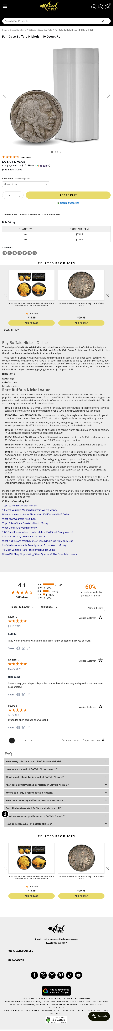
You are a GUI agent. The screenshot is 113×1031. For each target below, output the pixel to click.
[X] (9, 253)
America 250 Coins (85, 1001)
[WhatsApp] (19, 253)
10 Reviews (26, 157)
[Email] (14, 253)
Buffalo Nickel (30, 347)
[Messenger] (24, 253)
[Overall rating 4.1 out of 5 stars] (10, 157)
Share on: (7, 247)
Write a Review (95, 607)
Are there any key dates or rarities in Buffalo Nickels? (37, 784)
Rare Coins (67, 1001)
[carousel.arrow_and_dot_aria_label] (56, 152)
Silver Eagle (95, 1010)
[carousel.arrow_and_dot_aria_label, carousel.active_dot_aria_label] (52, 152)
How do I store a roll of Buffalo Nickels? (29, 824)
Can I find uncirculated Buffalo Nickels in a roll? (33, 808)
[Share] (34, 253)
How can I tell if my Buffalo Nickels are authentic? (35, 800)
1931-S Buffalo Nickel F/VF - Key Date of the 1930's (81, 304)
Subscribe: (16, 178)
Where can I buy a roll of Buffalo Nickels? (29, 792)
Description (12, 329)
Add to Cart (31, 323)
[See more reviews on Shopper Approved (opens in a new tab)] (28, 648)
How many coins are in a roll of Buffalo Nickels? (33, 761)
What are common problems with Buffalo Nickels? (35, 816)
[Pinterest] (29, 253)
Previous (4, 95)
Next (108, 95)
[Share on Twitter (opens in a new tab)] (23, 648)
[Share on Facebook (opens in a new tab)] (18, 648)
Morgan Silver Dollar (55, 1010)
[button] (56, 165)
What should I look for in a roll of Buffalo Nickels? (35, 777)
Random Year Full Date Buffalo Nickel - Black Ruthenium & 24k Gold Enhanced (31, 304)
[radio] (56, 584)
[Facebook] (4, 253)
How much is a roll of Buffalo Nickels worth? (31, 769)
